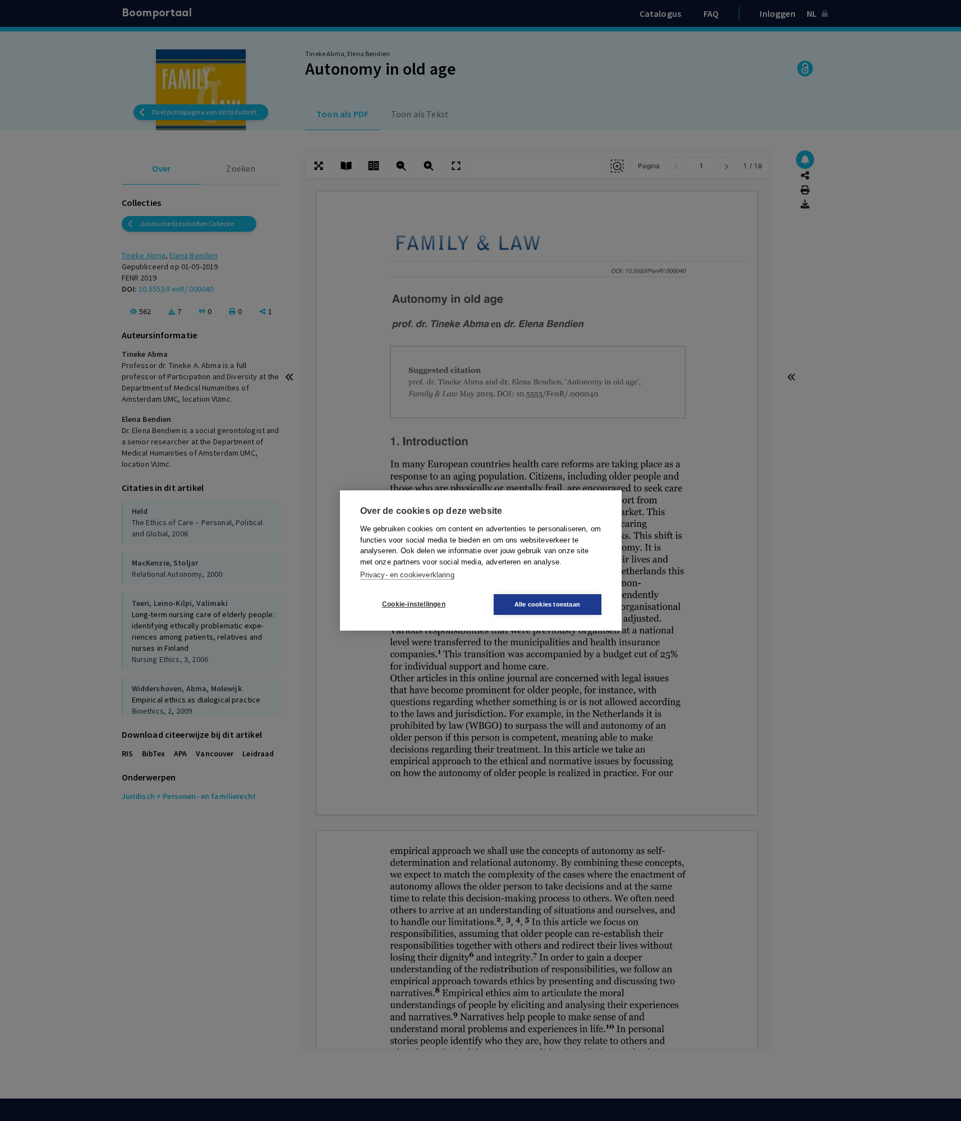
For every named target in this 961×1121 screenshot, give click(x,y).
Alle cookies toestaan (547, 604)
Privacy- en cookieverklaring (407, 575)
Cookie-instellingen (413, 605)
